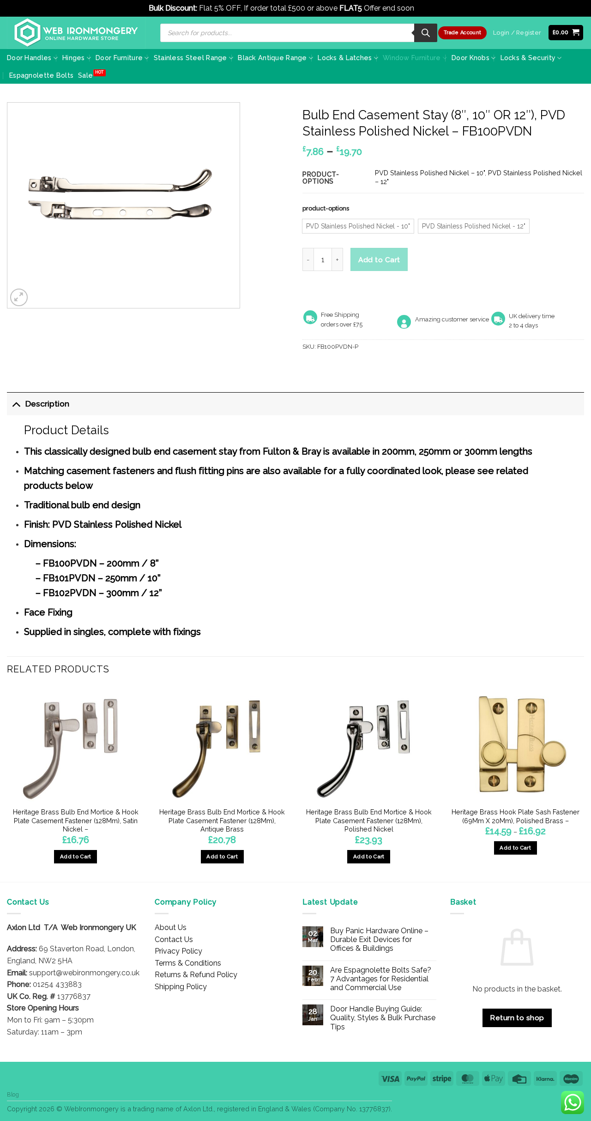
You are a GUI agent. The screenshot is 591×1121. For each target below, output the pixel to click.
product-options (325, 208)
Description (47, 403)
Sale (85, 75)
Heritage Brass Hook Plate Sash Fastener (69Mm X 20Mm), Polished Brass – (515, 816)
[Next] (584, 783)
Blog (13, 1094)
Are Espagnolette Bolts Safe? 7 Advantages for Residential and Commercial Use (380, 979)
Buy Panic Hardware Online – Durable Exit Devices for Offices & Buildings (379, 939)
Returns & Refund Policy (196, 974)
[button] (566, 32)
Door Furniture (119, 58)
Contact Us (174, 939)
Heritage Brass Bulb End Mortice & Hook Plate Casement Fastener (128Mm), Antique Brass (222, 820)
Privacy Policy (178, 951)
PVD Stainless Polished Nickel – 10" (430, 173)
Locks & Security (528, 58)
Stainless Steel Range (190, 58)
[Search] (425, 33)
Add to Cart (379, 259)
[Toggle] (16, 403)
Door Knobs (470, 58)
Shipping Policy (181, 986)
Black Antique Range (272, 58)
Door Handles (29, 58)
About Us (171, 927)
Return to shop (517, 1017)
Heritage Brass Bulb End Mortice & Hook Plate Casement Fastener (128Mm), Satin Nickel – (76, 820)
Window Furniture (412, 58)
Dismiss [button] (429, 8)
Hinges (73, 58)
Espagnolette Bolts (41, 75)
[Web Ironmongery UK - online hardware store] (76, 33)
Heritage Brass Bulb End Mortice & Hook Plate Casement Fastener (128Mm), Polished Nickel (369, 820)
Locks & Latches (345, 58)
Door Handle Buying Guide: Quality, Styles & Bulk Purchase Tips (382, 1017)
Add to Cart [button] (75, 856)
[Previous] (7, 783)
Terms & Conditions (188, 963)
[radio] (358, 226)
